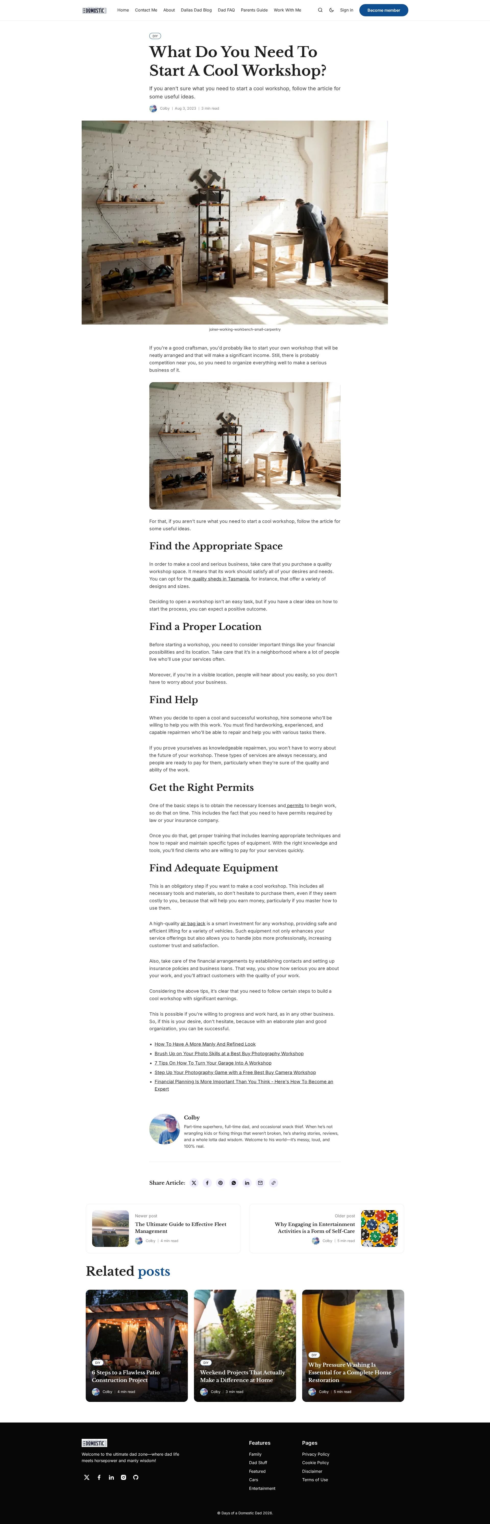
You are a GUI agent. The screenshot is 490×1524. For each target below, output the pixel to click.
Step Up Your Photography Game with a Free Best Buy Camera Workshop (235, 1072)
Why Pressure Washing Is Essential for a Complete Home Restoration (349, 1372)
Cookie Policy (315, 1462)
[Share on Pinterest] (220, 1182)
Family (255, 1454)
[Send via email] (260, 1182)
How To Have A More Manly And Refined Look (205, 1044)
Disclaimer (312, 1471)
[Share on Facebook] (207, 1182)
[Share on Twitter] (194, 1182)
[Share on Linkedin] (247, 1182)
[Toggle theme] (331, 10)
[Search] (320, 10)
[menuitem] (123, 10)
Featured (257, 1471)
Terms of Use (315, 1479)
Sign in (346, 9)
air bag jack (193, 923)
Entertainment (262, 1488)
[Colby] (153, 108)
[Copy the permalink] (273, 1182)
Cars (253, 1479)
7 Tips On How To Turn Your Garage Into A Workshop (213, 1063)
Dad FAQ (226, 9)
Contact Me (146, 9)
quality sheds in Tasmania (220, 579)
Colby (165, 108)
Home (123, 9)
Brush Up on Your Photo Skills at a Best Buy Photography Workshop (229, 1053)
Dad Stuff (258, 1462)
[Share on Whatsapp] (233, 1182)
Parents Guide (254, 9)
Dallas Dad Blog (196, 9)
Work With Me (287, 9)
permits (295, 805)
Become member (384, 10)
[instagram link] (123, 1477)
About (169, 9)
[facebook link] (99, 1477)
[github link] (136, 1477)
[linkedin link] (111, 1477)
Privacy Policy (315, 1454)
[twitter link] (87, 1477)
